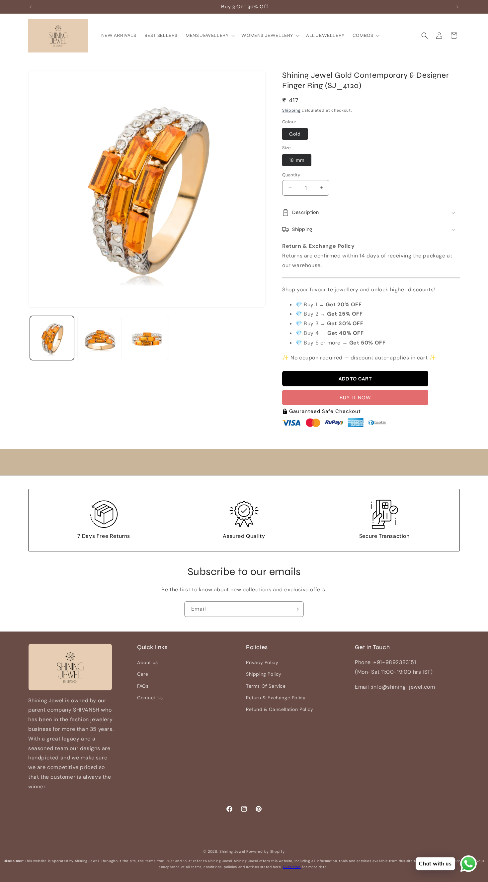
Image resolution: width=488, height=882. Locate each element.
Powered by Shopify (265, 851)
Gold (295, 134)
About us (147, 663)
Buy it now (355, 397)
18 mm (296, 160)
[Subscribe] (296, 609)
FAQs (142, 686)
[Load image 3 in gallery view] (147, 338)
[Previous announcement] (30, 6)
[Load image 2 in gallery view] (99, 338)
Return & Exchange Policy (275, 698)
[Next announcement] (457, 6)
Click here (292, 867)
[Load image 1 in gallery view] (52, 338)
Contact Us (150, 698)
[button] (209, 36)
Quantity (291, 174)
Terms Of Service (266, 686)
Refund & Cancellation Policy (279, 709)
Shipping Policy (264, 674)
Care (142, 674)
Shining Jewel (232, 851)
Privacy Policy (262, 663)
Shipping (291, 110)
